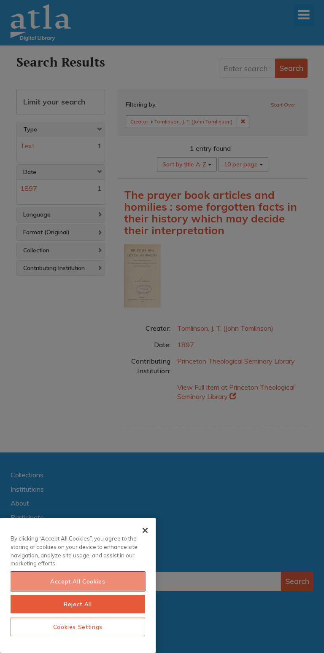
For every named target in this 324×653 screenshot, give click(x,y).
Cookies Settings (78, 627)
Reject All (78, 604)
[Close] (145, 530)
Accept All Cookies (77, 581)
